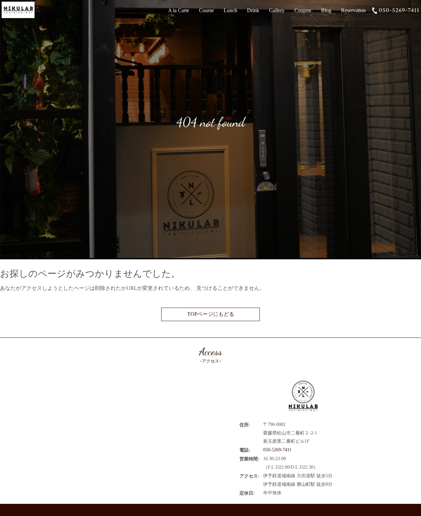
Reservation (353, 10)
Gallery (277, 10)
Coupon (302, 10)
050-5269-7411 (399, 10)
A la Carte (178, 10)
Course (206, 10)
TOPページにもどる (210, 314)
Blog (326, 10)
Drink (253, 10)
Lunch (230, 10)
